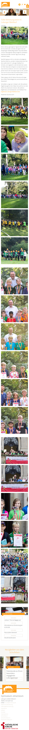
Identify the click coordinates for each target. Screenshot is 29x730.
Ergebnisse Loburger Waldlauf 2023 (10, 91)
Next (27, 669)
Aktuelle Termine (7, 614)
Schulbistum (4, 716)
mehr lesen (14, 678)
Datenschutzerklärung (7, 704)
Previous (1, 669)
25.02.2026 (13, 630)
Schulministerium (5, 718)
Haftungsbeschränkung (7, 706)
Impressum (4, 708)
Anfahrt (3, 710)
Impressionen (4, 714)
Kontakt (3, 712)
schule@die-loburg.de (10, 702)
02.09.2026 (13, 623)
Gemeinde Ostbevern (6, 719)
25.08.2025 (13, 635)
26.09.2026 (13, 617)
